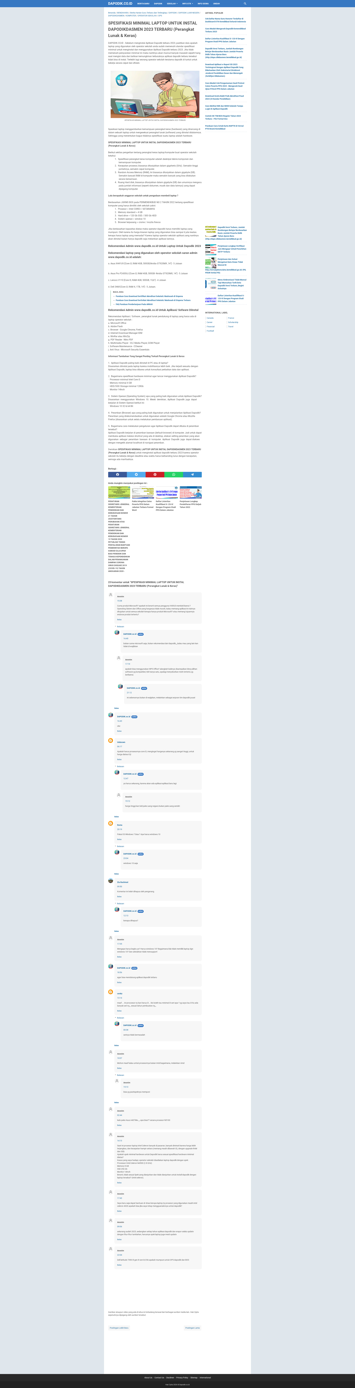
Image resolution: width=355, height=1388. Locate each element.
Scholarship (233, 322)
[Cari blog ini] (245, 3)
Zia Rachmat (122, 882)
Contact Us (159, 1378)
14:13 (119, 1141)
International (205, 1378)
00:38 (125, 1030)
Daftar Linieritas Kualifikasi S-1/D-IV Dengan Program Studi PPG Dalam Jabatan (231, 298)
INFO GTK (186, 3)
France (231, 318)
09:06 (119, 1226)
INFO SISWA (203, 3)
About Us (148, 1378)
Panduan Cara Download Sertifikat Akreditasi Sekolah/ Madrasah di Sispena (149, 296)
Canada (210, 318)
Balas (119, 620)
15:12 (127, 801)
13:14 (119, 998)
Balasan (120, 626)
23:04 (125, 858)
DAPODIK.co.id (129, 634)
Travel (230, 326)
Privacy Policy (182, 1378)
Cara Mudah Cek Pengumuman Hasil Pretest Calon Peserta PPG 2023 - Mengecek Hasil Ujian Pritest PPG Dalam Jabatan (224, 86)
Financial (211, 326)
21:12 (129, 693)
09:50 (119, 886)
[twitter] (136, 474)
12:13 (125, 915)
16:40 (125, 638)
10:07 (119, 1058)
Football (210, 331)
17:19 (127, 664)
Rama (119, 825)
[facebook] (117, 474)
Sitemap (193, 1378)
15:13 (125, 1087)
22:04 (119, 1255)
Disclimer (170, 1378)
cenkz (119, 993)
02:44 (119, 1115)
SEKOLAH (171, 3)
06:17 (119, 746)
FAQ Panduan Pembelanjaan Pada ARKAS (134, 304)
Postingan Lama (192, 1328)
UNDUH (216, 3)
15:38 (119, 601)
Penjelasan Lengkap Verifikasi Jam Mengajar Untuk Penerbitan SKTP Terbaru (232, 249)
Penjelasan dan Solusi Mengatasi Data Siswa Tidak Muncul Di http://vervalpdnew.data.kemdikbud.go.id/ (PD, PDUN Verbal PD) (225, 266)
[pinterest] (155, 474)
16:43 (119, 721)
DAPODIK (158, 3)
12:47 (125, 778)
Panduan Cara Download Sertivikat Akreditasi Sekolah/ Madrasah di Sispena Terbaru (153, 300)
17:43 (119, 1198)
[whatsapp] (173, 474)
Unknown (121, 742)
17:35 (119, 944)
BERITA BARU (143, 3)
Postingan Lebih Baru (119, 1328)
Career (209, 322)
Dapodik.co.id (120, 4)
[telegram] (192, 474)
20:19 (119, 829)
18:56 (119, 972)
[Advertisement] (155, 1350)
